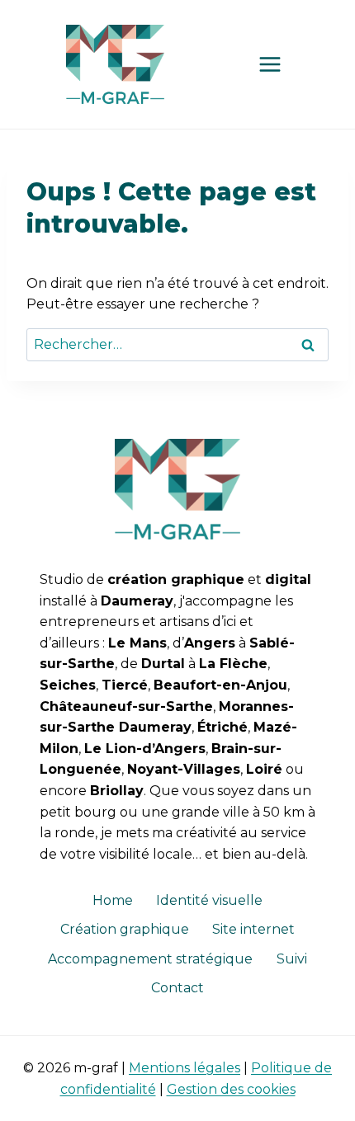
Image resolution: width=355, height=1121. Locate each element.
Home (112, 900)
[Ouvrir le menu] (269, 64)
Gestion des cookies (231, 1089)
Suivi (292, 959)
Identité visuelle (209, 900)
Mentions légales (184, 1068)
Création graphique (124, 929)
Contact (177, 988)
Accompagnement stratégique (150, 959)
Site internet (253, 929)
